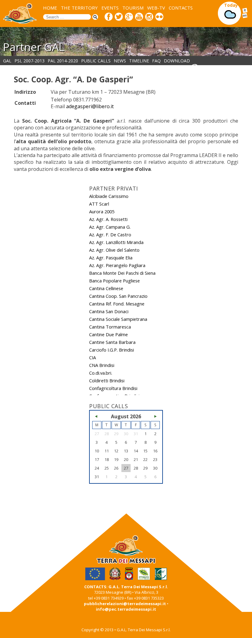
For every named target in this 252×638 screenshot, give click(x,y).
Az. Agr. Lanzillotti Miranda (116, 242)
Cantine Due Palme (108, 334)
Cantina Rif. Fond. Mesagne (116, 304)
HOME (50, 8)
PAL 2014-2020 (63, 61)
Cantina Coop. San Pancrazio (118, 296)
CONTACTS (181, 8)
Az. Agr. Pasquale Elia (110, 257)
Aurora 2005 (101, 211)
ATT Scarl (99, 204)
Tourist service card (224, 67)
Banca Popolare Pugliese (114, 281)
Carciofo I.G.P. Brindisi (111, 350)
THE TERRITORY (79, 8)
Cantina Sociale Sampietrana (118, 319)
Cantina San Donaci (108, 311)
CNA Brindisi (101, 365)
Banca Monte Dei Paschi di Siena (122, 273)
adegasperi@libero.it (90, 106)
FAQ (156, 61)
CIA (92, 357)
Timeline (139, 61)
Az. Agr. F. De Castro (110, 234)
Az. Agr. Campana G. (110, 227)
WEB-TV (156, 8)
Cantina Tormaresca (110, 327)
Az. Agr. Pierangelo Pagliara (117, 265)
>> (155, 416)
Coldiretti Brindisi (106, 380)
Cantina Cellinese (106, 288)
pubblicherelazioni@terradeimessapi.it (125, 603)
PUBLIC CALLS (96, 61)
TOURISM (133, 8)
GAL (7, 61)
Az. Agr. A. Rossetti (108, 219)
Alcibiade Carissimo (108, 196)
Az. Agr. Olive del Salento (114, 250)
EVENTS (110, 8)
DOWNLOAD (177, 61)
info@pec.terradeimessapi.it (126, 609)
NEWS (120, 61)
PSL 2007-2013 (29, 61)
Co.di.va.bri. (100, 373)
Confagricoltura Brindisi (113, 388)
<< (97, 416)
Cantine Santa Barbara (112, 342)
